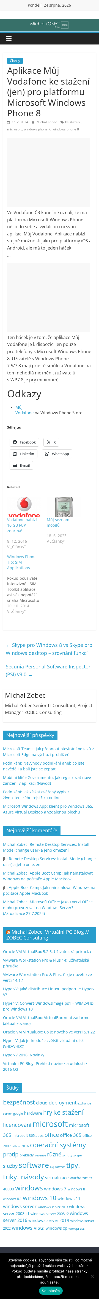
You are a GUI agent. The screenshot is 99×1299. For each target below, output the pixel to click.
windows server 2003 (53, 1207)
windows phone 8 (66, 129)
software (34, 1165)
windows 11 (69, 1198)
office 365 (70, 1135)
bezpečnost (19, 1102)
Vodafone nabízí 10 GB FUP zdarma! (22, 525)
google (18, 1113)
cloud (42, 1102)
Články (15, 60)
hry (47, 1112)
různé (54, 1154)
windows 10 (39, 1198)
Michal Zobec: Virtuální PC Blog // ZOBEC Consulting (47, 934)
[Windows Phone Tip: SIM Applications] (27, 584)
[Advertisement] (48, 172)
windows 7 (55, 1188)
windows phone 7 (37, 129)
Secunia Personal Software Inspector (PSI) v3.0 (48, 670)
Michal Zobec (47, 122)
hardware (33, 1113)
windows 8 (76, 1189)
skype (77, 1155)
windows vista (28, 1227)
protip (10, 1154)
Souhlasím (51, 1290)
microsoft (14, 129)
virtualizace (57, 1178)
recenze (40, 1155)
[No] (92, 1276)
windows (29, 1187)
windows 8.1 (12, 1198)
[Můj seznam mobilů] (64, 507)
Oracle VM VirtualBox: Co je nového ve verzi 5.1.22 (49, 1032)
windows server (20, 1206)
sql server (57, 1166)
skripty (67, 1155)
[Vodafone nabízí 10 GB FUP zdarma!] (24, 507)
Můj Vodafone (24, 409)
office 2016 (20, 1146)
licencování (17, 1125)
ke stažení (73, 122)
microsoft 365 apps (27, 1135)
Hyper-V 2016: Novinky (23, 1054)
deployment (62, 1102)
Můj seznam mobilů (58, 522)
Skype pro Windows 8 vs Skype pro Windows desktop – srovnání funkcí (49, 649)
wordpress (76, 1228)
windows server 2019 (48, 1220)
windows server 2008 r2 (50, 1213)
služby (10, 1165)
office (52, 1134)
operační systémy (58, 1144)
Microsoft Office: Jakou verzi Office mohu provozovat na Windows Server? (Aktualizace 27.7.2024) (48, 907)
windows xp (56, 1228)
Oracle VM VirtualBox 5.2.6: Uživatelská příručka (47, 951)
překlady (27, 1155)
